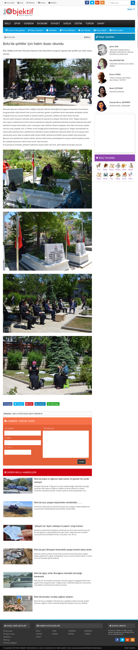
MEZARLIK (38, 413)
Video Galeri (117, 30)
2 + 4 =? (8, 447)
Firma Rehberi (68, 30)
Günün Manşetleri (16, 30)
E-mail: (8, 438)
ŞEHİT (31, 413)
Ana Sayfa (10, 2)
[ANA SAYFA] (18, 16)
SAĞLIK (55, 634)
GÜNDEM (72, 631)
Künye (42, 2)
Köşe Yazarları (36, 30)
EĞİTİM (71, 634)
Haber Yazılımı (129, 648)
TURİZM (87, 634)
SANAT (38, 637)
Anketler (52, 30)
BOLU (88, 37)
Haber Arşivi (10, 634)
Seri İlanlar (85, 30)
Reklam (31, 2)
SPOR (54, 631)
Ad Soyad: (9, 428)
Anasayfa (8, 631)
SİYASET (39, 634)
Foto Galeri (101, 30)
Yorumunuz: (48, 428)
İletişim (53, 2)
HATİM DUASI (23, 413)
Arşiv (21, 2)
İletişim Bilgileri (11, 643)
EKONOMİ (88, 631)
